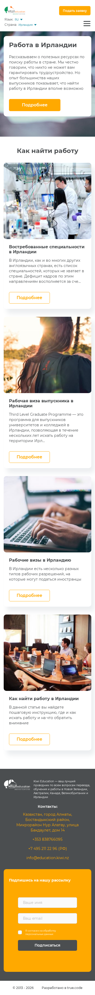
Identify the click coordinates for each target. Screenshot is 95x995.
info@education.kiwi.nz (47, 857)
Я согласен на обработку (40, 932)
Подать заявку (75, 11)
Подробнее (35, 104)
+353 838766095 (47, 839)
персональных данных (39, 934)
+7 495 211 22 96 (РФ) (47, 848)
